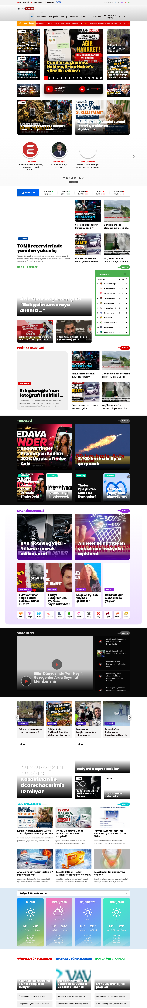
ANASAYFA (41, 16)
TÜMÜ (74, 182)
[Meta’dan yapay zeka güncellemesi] (116, 501)
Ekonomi (74, 16)
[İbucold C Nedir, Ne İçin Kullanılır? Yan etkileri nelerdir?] (73, 859)
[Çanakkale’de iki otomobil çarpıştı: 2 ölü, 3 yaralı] (117, 211)
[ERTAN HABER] (25, 9)
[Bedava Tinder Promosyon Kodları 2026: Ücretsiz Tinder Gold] (30, 501)
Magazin (27, 589)
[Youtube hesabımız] (126, 2)
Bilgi (21, 383)
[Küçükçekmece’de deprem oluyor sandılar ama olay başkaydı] (117, 244)
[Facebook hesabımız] (115, 2)
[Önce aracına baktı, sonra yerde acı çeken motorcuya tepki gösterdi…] (88, 244)
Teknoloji (96, 16)
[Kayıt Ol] (120, 17)
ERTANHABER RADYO (110, 16)
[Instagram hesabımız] (122, 2)
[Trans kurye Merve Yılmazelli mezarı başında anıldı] (44, 134)
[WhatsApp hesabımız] (129, 2)
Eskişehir (53, 16)
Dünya (22, 744)
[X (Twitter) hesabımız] (119, 2)
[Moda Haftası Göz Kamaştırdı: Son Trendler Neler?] (101, 667)
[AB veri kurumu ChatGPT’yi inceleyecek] (59, 501)
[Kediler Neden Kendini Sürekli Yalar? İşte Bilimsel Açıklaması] (102, 134)
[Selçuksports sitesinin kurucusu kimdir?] (88, 211)
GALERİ (24, 2)
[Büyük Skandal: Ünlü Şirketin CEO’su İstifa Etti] (101, 656)
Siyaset (85, 16)
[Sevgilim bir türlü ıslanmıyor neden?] (112, 859)
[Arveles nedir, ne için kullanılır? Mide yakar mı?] (35, 859)
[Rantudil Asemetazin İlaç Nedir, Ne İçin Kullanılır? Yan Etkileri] (112, 817)
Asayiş (64, 16)
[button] (32, 17)
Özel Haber (82, 103)
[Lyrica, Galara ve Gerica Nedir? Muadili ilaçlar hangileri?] (73, 817)
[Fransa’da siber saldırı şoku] (117, 798)
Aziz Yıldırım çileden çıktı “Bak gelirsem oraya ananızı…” (97, 23)
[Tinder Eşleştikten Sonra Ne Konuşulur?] (88, 501)
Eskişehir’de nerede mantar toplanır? (46, 23)
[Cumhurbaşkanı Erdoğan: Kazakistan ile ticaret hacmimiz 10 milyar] (44, 797)
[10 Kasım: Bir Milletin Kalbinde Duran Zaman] (88, 798)
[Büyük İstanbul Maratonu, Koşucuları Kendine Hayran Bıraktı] (101, 644)
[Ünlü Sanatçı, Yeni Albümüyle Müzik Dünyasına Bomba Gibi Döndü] (101, 679)
